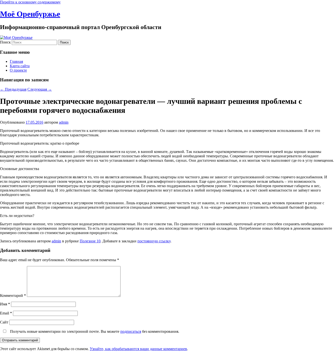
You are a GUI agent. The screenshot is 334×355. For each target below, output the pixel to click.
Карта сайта (20, 66)
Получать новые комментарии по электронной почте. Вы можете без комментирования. (94, 331)
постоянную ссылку (153, 241)
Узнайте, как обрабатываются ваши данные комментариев (138, 349)
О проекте (18, 70)
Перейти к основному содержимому (30, 2)
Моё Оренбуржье (30, 14)
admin (63, 122)
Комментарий (13, 295)
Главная (16, 61)
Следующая (39, 89)
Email (6, 313)
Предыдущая (13, 89)
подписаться (130, 331)
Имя (5, 304)
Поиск (5, 42)
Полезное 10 (90, 241)
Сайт (4, 322)
